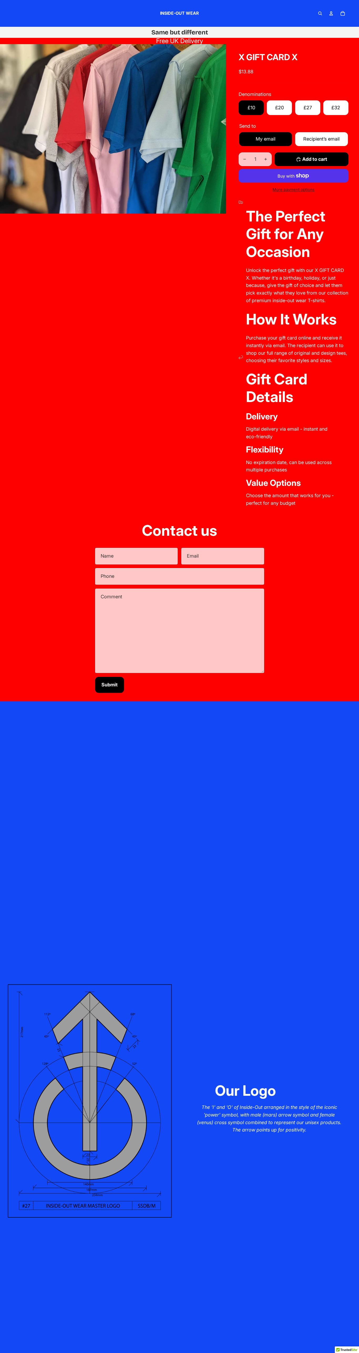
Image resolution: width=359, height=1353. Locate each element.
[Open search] (320, 13)
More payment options (294, 189)
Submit (109, 684)
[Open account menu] (331, 13)
